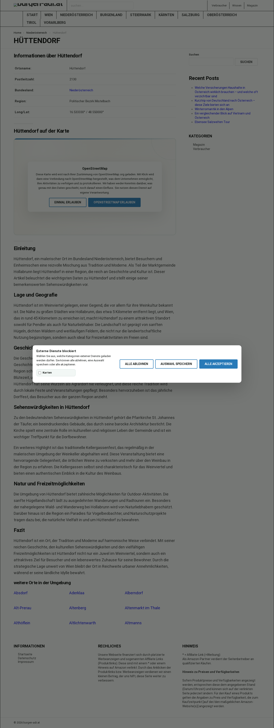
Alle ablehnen (136, 364)
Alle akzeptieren (218, 364)
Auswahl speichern (176, 364)
